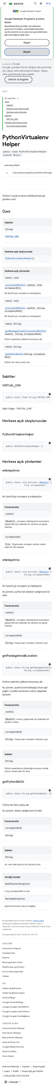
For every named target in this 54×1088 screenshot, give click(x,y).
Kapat (27, 42)
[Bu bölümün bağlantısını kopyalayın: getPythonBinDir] (27, 782)
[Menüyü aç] (4, 3)
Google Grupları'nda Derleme (16, 1011)
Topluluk (26, 1066)
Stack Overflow (9, 1051)
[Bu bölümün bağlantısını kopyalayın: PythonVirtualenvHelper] (37, 434)
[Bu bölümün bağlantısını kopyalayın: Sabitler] (18, 377)
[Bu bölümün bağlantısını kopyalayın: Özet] (13, 212)
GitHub (5, 976)
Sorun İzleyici (8, 1056)
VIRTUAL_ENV (12, 236)
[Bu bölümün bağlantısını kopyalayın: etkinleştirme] (22, 471)
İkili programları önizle (12, 962)
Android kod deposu (11, 948)
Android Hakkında (10, 1066)
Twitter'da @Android (11, 988)
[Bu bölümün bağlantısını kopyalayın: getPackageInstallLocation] (40, 656)
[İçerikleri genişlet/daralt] (17, 98)
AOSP (4, 91)
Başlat (27, 51)
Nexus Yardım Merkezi (12, 1037)
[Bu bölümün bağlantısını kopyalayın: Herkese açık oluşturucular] (5, 426)
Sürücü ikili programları (12, 971)
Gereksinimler (8, 953)
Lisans (7, 1071)
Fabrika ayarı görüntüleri (13, 967)
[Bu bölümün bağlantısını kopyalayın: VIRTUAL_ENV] (24, 385)
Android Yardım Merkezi (13, 1028)
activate (10, 285)
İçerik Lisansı (38, 920)
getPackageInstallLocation (20, 331)
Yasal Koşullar (39, 1066)
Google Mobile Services (13, 1046)
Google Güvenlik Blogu (12, 1002)
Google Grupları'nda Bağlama (16, 1016)
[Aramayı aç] (35, 3)
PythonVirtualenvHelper (18, 258)
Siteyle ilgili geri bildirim (32, 1071)
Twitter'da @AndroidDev (13, 993)
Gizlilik (16, 1071)
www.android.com (10, 1042)
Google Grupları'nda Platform (15, 1007)
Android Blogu (8, 997)
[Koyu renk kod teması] (50, 394)
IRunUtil (20, 285)
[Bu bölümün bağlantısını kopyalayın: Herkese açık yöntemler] (45, 462)
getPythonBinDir (14, 354)
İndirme (5, 957)
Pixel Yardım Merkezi (11, 1033)
